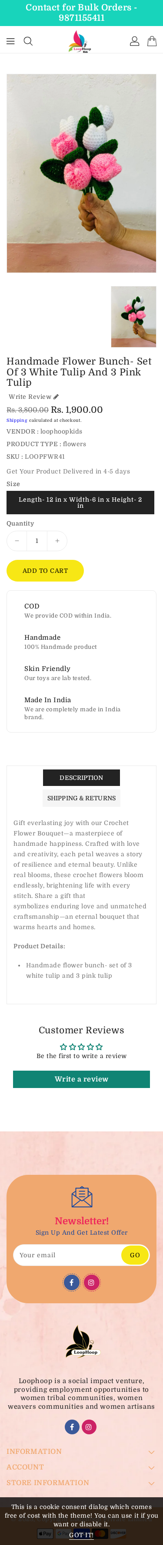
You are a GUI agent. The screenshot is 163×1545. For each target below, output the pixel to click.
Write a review (82, 1079)
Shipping (17, 420)
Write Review (30, 396)
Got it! (81, 1535)
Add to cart (45, 570)
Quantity (20, 523)
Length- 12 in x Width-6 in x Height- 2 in (80, 502)
